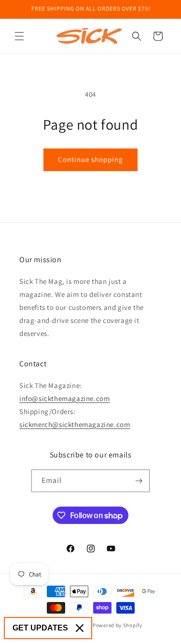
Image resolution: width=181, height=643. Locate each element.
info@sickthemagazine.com (64, 398)
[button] (19, 36)
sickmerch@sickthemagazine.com (74, 424)
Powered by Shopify (117, 625)
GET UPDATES (40, 628)
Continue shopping (90, 159)
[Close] (80, 628)
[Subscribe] (138, 480)
